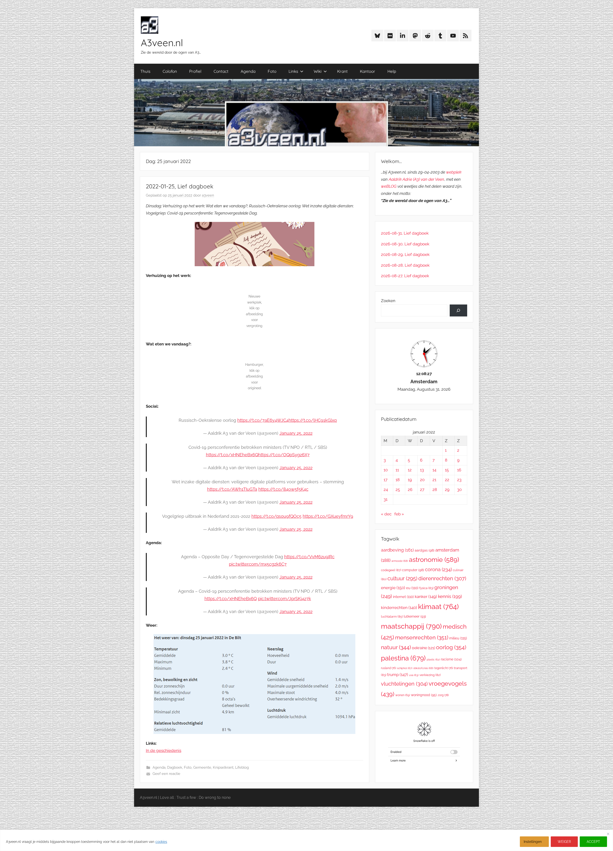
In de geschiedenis (163, 750)
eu (412, 588)
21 (434, 479)
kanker (426, 596)
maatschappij (411, 626)
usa (414, 675)
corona (438, 569)
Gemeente (202, 767)
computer (413, 570)
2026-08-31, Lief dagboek (405, 233)
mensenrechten (421, 637)
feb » (399, 514)
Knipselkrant (223, 767)
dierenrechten (442, 578)
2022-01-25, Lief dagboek (179, 186)
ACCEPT (593, 842)
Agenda (248, 71)
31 (385, 499)
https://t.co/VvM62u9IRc (309, 556)
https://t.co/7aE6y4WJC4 (263, 420)
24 (386, 489)
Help (391, 71)
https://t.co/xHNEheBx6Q (232, 454)
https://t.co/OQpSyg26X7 (284, 454)
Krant (342, 71)
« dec (386, 514)
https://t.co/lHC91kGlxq (313, 420)
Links (293, 71)
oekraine (423, 648)
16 (459, 470)
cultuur (402, 578)
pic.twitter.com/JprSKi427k (284, 598)
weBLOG (389, 186)
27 (422, 489)
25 (398, 489)
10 (386, 470)
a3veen (208, 195)
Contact (221, 71)
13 (422, 470)
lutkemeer (415, 616)
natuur (396, 647)
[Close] (608, 834)
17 (385, 479)
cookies (161, 842)
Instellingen (533, 842)
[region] (306, 840)
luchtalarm (392, 616)
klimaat (438, 607)
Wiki (318, 71)
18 (398, 479)
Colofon (170, 71)
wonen (402, 695)
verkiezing (430, 675)
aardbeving (397, 549)
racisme (451, 659)
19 (410, 479)
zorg (443, 695)
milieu (458, 638)
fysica (426, 588)
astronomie (434, 559)
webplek (453, 172)
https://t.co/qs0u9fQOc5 (276, 516)
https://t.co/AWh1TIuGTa (232, 489)
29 (447, 489)
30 (459, 489)
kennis (450, 596)
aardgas (424, 550)
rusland (388, 668)
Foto (272, 71)
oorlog (451, 647)
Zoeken (388, 300)
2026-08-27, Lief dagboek (405, 275)
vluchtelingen (404, 684)
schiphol (404, 668)
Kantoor (367, 71)
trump (397, 674)
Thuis (145, 71)
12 (410, 470)
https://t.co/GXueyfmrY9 (328, 516)
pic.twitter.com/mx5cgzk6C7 (258, 564)
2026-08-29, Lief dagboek (405, 254)
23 (459, 479)
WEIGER (564, 842)
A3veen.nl (162, 43)
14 (434, 470)
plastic (433, 659)
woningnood (424, 695)
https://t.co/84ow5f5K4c (283, 489)
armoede (400, 561)
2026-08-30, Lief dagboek (405, 244)
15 (447, 470)
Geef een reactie (166, 774)
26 (410, 489)
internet (403, 597)
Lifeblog (242, 767)
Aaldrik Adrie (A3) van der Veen (416, 179)
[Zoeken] (458, 310)
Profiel (195, 71)
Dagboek (174, 767)
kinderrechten (399, 607)
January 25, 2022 (295, 433)
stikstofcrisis (423, 668)
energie (393, 587)
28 (434, 489)
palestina (403, 658)
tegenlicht (443, 668)
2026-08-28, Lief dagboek (405, 265)
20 (422, 479)
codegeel (391, 570)
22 (447, 479)
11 (397, 470)
